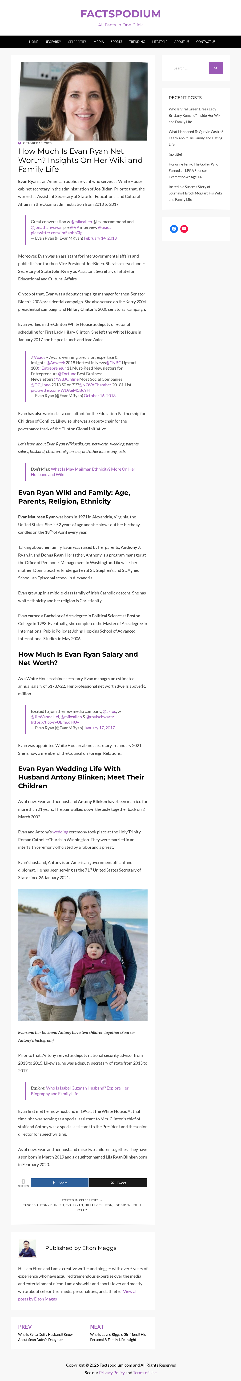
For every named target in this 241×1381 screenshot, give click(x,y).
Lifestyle (159, 42)
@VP (74, 227)
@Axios (38, 357)
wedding (60, 831)
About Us (181, 42)
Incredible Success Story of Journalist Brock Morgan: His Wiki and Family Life (195, 193)
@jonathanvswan (47, 227)
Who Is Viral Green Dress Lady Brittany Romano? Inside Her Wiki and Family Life (195, 115)
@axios (104, 227)
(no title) (175, 154)
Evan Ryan (74, 1205)
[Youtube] (184, 229)
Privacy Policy (112, 1372)
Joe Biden (122, 1205)
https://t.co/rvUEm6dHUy (55, 722)
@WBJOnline (66, 379)
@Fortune (67, 373)
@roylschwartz (100, 716)
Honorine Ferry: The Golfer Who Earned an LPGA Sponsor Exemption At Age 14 (193, 170)
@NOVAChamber (95, 384)
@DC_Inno (41, 384)
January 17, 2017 (99, 727)
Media (99, 42)
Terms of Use (145, 1372)
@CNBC (113, 362)
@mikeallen (81, 221)
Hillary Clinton (98, 1205)
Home (34, 42)
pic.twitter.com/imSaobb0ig (56, 232)
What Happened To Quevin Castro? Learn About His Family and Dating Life (196, 137)
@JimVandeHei (45, 716)
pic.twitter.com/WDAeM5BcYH (60, 390)
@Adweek (56, 362)
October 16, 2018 (100, 395)
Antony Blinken (50, 1205)
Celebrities (77, 42)
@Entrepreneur (52, 368)
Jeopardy (53, 42)
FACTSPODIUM (120, 13)
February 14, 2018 (100, 238)
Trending (137, 42)
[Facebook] (174, 229)
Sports (116, 42)
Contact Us (205, 42)
